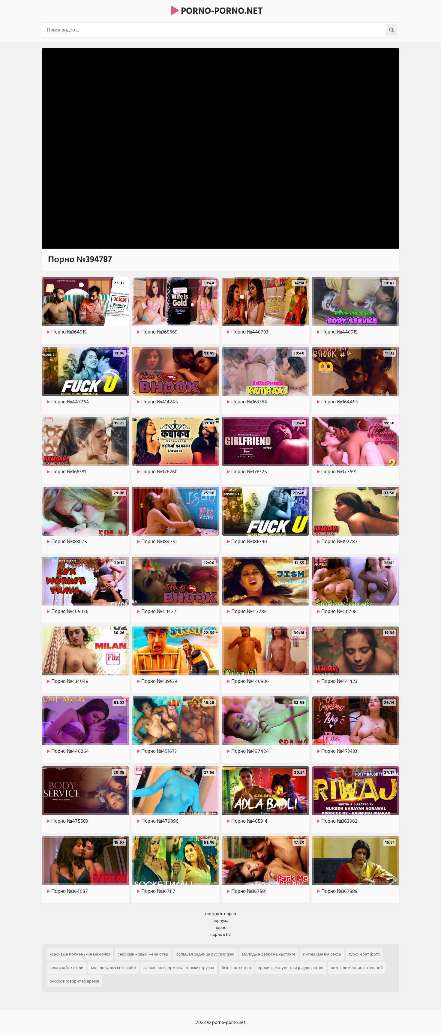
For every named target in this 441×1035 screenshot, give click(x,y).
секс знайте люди (66, 967)
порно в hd (220, 934)
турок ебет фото (364, 954)
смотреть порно (220, 913)
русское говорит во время (74, 981)
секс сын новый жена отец (143, 954)
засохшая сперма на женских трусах (178, 967)
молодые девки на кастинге (269, 954)
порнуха (220, 920)
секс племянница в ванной (357, 967)
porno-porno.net (220, 11)
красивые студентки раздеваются (290, 967)
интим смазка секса (322, 954)
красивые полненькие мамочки (80, 954)
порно (220, 927)
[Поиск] (392, 30)
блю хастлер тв (236, 967)
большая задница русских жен (205, 954)
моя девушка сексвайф (113, 967)
